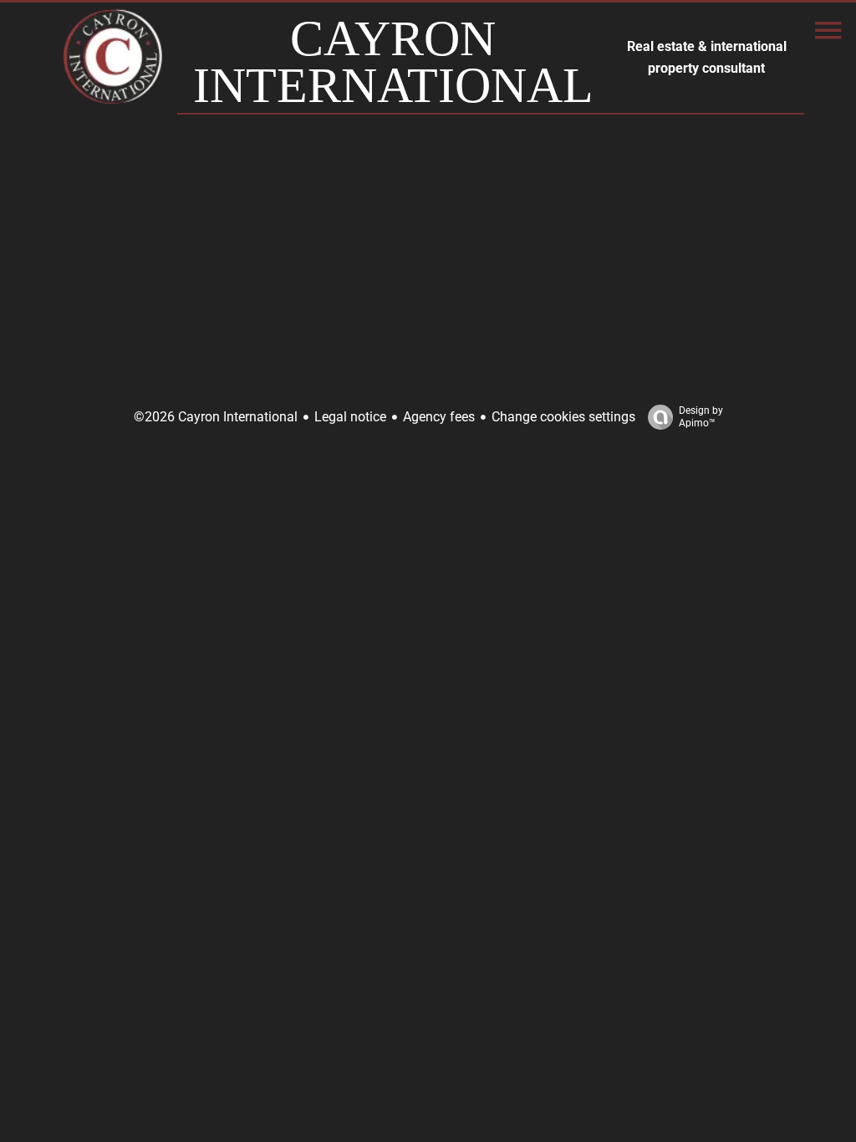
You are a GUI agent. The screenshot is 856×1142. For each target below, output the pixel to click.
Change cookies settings (563, 417)
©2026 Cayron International (216, 417)
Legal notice (350, 417)
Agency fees (439, 417)
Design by (701, 417)
